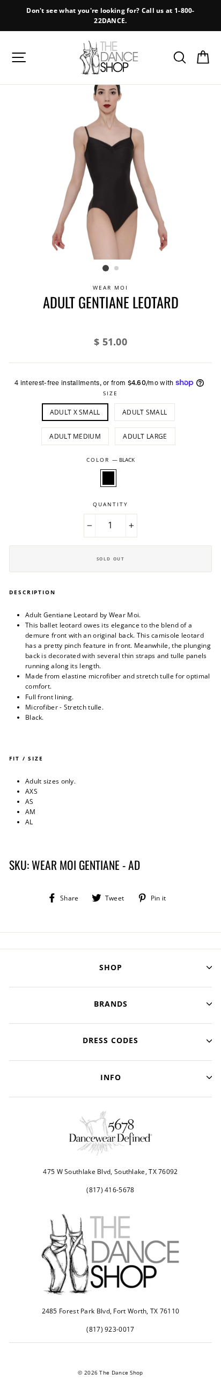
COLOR (110, 459)
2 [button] (117, 268)
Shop (110, 967)
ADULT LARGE (145, 436)
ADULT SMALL (144, 412)
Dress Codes (110, 1040)
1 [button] (105, 268)
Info (110, 1077)
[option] (110, 15)
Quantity (110, 504)
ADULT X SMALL (75, 412)
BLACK (108, 478)
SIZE (110, 393)
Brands (111, 1004)
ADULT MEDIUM (75, 436)
